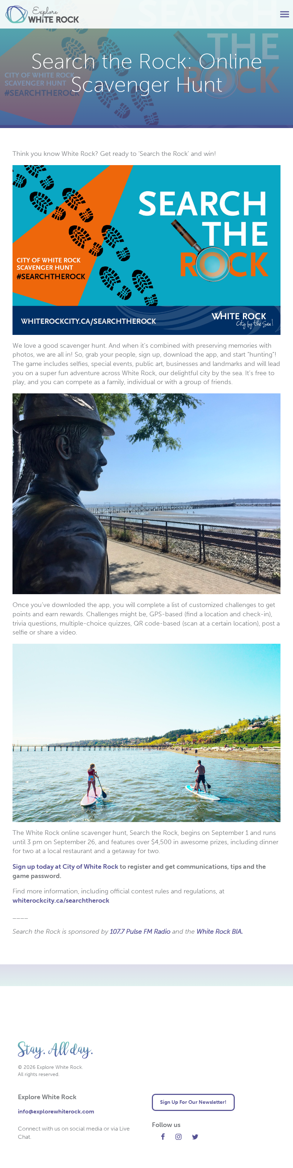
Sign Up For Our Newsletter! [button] (193, 1102)
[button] (284, 14)
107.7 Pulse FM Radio (140, 931)
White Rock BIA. (220, 931)
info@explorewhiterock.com (56, 1111)
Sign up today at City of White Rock (65, 867)
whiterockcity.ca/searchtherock (61, 900)
